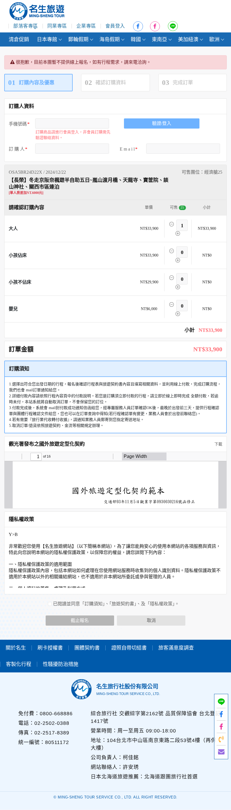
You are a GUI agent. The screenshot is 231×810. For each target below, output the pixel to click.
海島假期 (109, 39)
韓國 (136, 39)
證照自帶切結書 (129, 647)
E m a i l (127, 149)
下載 (217, 444)
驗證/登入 (161, 123)
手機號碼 (18, 124)
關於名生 (16, 647)
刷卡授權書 (50, 647)
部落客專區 (25, 26)
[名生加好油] (221, 726)
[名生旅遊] (221, 714)
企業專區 (86, 26)
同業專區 (57, 26)
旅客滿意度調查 (176, 647)
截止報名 (80, 620)
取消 (151, 620)
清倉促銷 (19, 39)
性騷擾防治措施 (60, 664)
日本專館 (47, 39)
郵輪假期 (78, 39)
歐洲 (214, 39)
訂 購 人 (17, 149)
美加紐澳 (188, 39)
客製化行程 (18, 664)
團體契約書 (87, 647)
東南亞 (159, 39)
